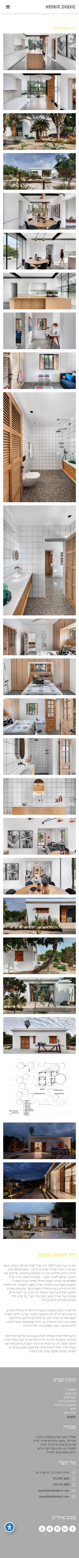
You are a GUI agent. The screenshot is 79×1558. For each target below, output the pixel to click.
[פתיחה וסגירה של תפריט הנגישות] (9, 1527)
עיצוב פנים (69, 1397)
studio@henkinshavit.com (53, 1490)
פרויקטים (70, 1393)
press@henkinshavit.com (54, 1496)
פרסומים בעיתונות (65, 1405)
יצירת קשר (69, 1412)
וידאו (73, 1408)
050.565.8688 (61, 1484)
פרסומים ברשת (67, 1401)
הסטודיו (71, 1389)
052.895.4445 (61, 1478)
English (71, 1416)
